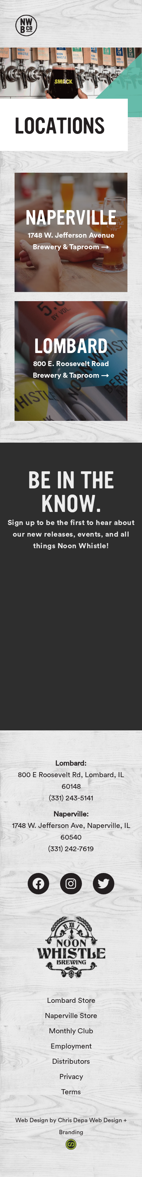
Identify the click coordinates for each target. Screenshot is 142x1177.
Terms (71, 1092)
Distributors (71, 1061)
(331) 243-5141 (71, 798)
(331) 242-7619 (71, 849)
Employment (71, 1046)
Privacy (71, 1076)
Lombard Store (71, 1000)
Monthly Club (71, 1031)
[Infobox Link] (71, 232)
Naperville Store (71, 1016)
